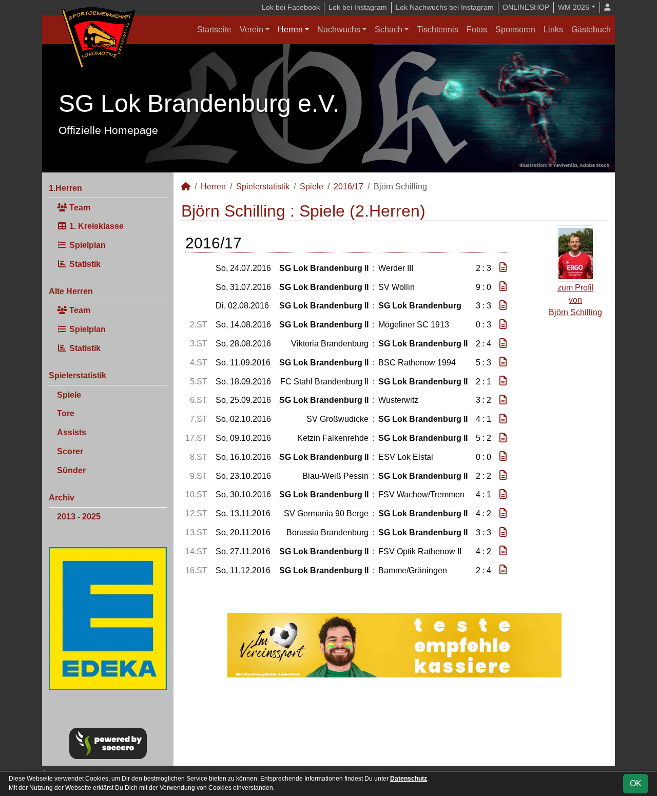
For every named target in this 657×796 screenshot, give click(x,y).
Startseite (214, 29)
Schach (388, 29)
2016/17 (348, 186)
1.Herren (65, 188)
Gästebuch (591, 29)
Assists (71, 432)
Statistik (84, 264)
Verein (251, 29)
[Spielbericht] (503, 267)
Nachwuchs (338, 29)
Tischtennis (437, 29)
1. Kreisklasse (95, 226)
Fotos (477, 29)
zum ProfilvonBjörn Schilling (575, 300)
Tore (65, 413)
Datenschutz (408, 778)
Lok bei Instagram (357, 7)
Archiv (61, 497)
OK (636, 783)
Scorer (70, 451)
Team (78, 207)
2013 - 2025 (79, 516)
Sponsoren (515, 29)
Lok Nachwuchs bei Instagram (445, 7)
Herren (290, 29)
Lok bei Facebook (291, 7)
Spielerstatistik (77, 375)
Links (553, 29)
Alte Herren (71, 291)
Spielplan (86, 245)
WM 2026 (573, 7)
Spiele (69, 395)
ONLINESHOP (526, 7)
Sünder (71, 470)
